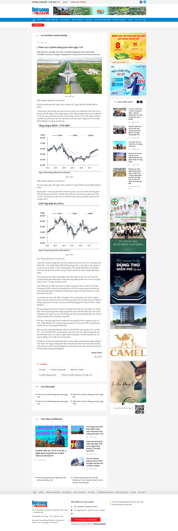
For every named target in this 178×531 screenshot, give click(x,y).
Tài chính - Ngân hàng (51, 20)
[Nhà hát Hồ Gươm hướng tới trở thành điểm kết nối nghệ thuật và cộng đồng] (119, 156)
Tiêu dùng (89, 20)
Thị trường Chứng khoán (102, 20)
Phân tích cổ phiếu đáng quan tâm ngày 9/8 (52, 402)
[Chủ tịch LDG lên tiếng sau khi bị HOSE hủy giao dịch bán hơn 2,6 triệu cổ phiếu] (77, 461)
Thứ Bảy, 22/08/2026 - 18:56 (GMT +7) (46, 2)
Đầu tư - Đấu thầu (77, 20)
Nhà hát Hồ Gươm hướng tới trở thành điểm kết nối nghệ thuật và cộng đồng (135, 157)
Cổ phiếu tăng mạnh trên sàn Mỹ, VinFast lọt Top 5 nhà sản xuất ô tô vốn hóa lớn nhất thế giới (88, 480)
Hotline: (78, 2)
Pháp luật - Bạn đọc (119, 20)
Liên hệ (65, 2)
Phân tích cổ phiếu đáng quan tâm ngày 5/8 (52, 395)
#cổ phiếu (42, 370)
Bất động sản (65, 20)
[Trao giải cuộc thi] (119, 145)
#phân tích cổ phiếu (77, 370)
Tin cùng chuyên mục (52, 419)
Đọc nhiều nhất (125, 102)
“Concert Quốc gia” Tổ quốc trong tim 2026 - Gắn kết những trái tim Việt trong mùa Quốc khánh (135, 114)
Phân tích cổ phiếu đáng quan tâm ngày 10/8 (88, 402)
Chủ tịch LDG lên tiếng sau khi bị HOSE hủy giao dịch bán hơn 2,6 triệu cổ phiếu (94, 462)
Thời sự (39, 20)
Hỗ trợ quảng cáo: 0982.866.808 (85, 520)
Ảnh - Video (138, 20)
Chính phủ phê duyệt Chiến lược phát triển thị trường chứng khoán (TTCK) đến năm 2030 (94, 446)
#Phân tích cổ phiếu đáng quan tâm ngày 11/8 (76, 375)
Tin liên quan (48, 386)
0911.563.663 (79, 507)
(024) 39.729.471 (91, 507)
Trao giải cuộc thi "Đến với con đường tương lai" (135, 144)
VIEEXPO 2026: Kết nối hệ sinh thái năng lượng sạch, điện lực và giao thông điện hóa (134, 130)
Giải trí (130, 20)
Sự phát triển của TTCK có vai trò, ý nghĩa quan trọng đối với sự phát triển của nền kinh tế (50, 453)
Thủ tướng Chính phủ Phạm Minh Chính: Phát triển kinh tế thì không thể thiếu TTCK (94, 430)
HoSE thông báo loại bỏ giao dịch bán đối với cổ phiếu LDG (51, 478)
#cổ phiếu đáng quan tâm (47, 375)
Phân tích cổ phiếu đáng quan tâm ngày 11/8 (61, 47)
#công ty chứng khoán (58, 370)
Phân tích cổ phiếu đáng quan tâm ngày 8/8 (88, 395)
